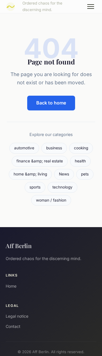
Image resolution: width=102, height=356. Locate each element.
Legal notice (17, 316)
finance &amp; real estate (39, 161)
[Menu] (90, 6)
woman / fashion (51, 200)
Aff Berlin (19, 246)
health (80, 161)
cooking (81, 148)
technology (62, 187)
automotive (24, 148)
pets (85, 174)
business (54, 148)
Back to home (51, 103)
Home (11, 286)
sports (35, 187)
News (64, 174)
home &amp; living (30, 174)
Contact (13, 326)
